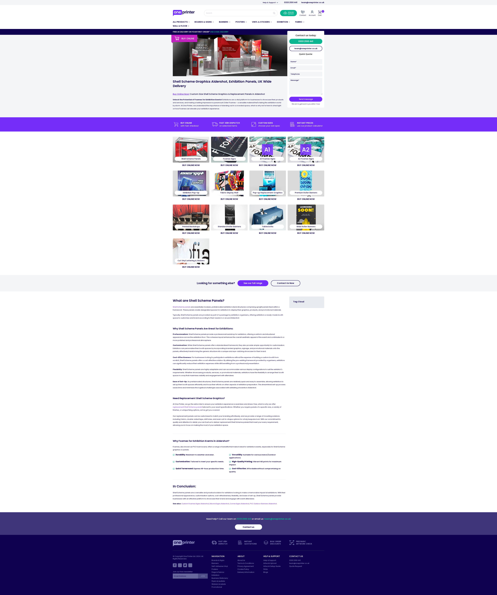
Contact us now (285, 283)
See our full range (253, 283)
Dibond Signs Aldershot (219, 503)
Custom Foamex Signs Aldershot (195, 503)
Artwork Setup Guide (272, 566)
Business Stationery (220, 578)
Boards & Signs (218, 560)
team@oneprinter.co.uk (312, 2)
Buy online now (191, 165)
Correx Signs (235, 503)
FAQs (265, 569)
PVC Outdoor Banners (259, 503)
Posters (215, 569)
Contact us (248, 527)
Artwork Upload (269, 563)
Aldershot (245, 503)
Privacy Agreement (245, 566)
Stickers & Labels (219, 584)
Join (203, 576)
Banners (215, 563)
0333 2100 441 (290, 2)
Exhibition (215, 575)
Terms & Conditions (245, 563)
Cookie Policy (243, 569)
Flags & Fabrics (218, 572)
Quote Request (295, 566)
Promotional (217, 587)
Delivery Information (245, 572)
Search (274, 13)
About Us (241, 560)
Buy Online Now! (181, 94)
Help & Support (269, 2)
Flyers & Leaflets (218, 581)
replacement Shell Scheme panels (187, 407)
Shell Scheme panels (182, 307)
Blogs (265, 572)
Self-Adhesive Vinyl (220, 566)
